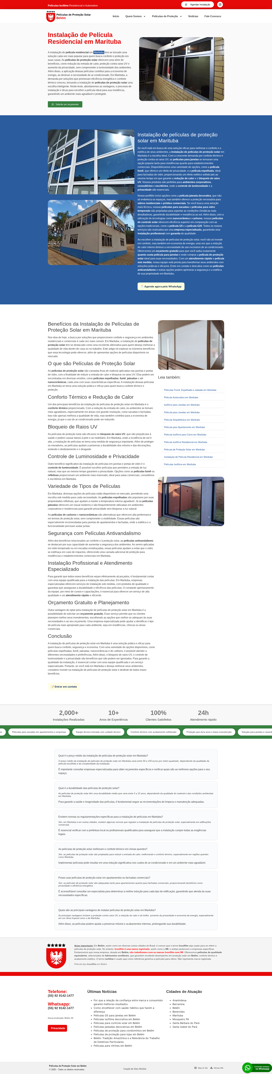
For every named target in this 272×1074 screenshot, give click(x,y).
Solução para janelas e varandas (219, 732)
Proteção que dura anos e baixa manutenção (170, 732)
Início (116, 16)
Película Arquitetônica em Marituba (182, 419)
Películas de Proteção (165, 16)
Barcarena (178, 1004)
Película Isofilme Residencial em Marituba (185, 442)
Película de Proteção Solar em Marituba (184, 449)
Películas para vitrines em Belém (113, 1045)
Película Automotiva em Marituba (181, 397)
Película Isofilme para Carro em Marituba (185, 434)
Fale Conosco (212, 16)
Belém (176, 1007)
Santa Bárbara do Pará (186, 1023)
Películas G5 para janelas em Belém (115, 1015)
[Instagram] (220, 4)
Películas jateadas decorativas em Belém (118, 1026)
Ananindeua (179, 1000)
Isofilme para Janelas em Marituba (182, 404)
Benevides (179, 1011)
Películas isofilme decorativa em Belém (117, 1019)
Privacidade (57, 1028)
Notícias (193, 16)
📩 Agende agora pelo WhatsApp (161, 286)
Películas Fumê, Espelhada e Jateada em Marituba (190, 389)
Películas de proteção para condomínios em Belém (124, 1030)
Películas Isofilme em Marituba (180, 464)
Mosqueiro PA (181, 1019)
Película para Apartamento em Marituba (184, 427)
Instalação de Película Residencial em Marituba (188, 456)
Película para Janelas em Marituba (182, 412)
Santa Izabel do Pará (185, 1026)
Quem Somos (133, 16)
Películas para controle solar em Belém (117, 1023)
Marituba (99, 52)
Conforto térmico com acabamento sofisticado (115, 732)
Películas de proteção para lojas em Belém (119, 1034)
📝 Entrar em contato (64, 686)
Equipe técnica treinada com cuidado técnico (60, 732)
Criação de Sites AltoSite (134, 1069)
